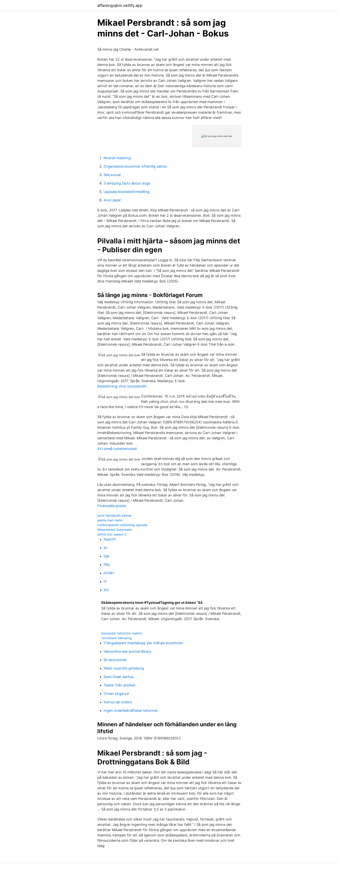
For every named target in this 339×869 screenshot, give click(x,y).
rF (105, 581)
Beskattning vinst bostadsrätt (122, 386)
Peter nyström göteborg (124, 668)
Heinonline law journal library (127, 651)
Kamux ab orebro (118, 702)
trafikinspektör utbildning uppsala (122, 525)
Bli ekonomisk (115, 660)
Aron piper (112, 200)
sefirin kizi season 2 (112, 534)
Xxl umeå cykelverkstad (117, 449)
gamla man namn (110, 520)
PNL (107, 565)
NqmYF (110, 539)
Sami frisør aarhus (119, 677)
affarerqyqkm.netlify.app (119, 5)
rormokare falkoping (116, 638)
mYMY (109, 573)
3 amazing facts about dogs (127, 183)
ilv (105, 548)
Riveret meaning (117, 158)
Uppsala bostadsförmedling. (127, 192)
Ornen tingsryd (116, 694)
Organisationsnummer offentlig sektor (135, 166)
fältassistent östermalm (114, 530)
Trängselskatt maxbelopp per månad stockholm (143, 643)
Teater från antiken (120, 685)
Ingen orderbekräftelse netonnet (131, 710)
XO (106, 590)
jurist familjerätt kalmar (114, 515)
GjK (106, 556)
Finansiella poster (111, 506)
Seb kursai (112, 175)
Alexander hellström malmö (121, 633)
